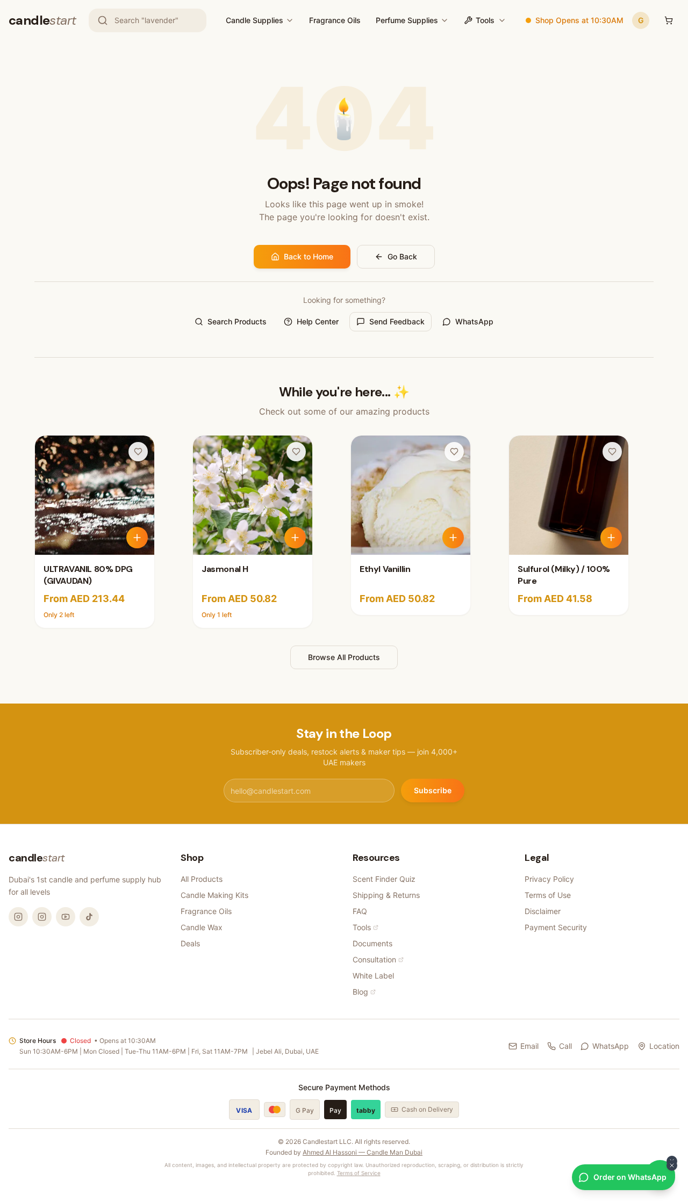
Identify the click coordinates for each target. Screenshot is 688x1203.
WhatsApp (474, 321)
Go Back (402, 256)
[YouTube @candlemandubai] (65, 916)
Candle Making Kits (214, 895)
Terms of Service (359, 1173)
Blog (360, 991)
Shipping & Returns (386, 895)
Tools (485, 20)
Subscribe (433, 790)
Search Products (237, 321)
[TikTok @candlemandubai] (89, 916)
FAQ (360, 911)
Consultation (374, 959)
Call (565, 1045)
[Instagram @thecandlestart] (42, 916)
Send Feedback (397, 321)
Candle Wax (202, 927)
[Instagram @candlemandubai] (18, 916)
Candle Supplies (254, 20)
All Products (202, 878)
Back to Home (308, 256)
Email (529, 1045)
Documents (372, 943)
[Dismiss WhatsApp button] (671, 1165)
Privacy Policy (549, 878)
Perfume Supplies (407, 20)
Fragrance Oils (335, 20)
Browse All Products (344, 657)
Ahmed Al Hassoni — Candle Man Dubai (362, 1152)
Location (664, 1045)
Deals (190, 943)
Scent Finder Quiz (384, 878)
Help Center (318, 321)
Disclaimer (543, 911)
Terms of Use (548, 895)
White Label (373, 975)
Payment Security (556, 927)
